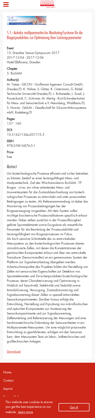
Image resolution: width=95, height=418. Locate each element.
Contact (8, 380)
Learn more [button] (25, 412)
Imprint (7, 388)
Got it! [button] (74, 407)
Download (14, 351)
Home (7, 372)
